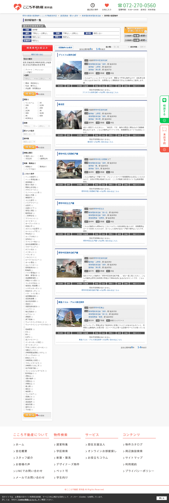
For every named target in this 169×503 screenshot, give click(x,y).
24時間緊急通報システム (36, 353)
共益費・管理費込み (33, 88)
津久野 (98, 70)
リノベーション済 (33, 192)
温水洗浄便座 (31, 301)
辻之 (102, 209)
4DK (41, 116)
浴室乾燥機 (30, 299)
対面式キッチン (32, 291)
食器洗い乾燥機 (32, 286)
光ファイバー (31, 340)
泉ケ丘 (104, 212)
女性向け (30, 239)
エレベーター (31, 265)
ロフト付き (30, 249)
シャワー (30, 309)
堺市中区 (97, 60)
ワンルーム (29, 103)
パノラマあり (30, 169)
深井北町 (104, 60)
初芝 (100, 317)
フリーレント (31, 218)
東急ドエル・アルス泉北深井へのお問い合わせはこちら (100, 340)
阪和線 (91, 67)
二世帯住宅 (30, 216)
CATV (28, 337)
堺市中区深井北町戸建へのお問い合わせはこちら (100, 290)
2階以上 (29, 376)
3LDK (42, 113)
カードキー (30, 221)
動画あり (43, 167)
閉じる (161, 498)
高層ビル (30, 397)
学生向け (30, 234)
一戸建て (28, 72)
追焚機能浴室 (31, 296)
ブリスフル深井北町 (67, 55)
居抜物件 (30, 402)
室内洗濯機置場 (32, 244)
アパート (28, 70)
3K (41, 111)
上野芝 (98, 67)
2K (26, 108)
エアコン (30, 314)
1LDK (42, 105)
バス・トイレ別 (32, 293)
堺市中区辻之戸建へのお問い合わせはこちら (100, 241)
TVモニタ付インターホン (36, 347)
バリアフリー (31, 203)
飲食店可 (30, 399)
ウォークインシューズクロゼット (37, 326)
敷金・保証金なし (32, 83)
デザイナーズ (31, 190)
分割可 (29, 205)
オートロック (31, 345)
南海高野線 (93, 218)
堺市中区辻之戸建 (66, 203)
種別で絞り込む (37, 54)
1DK (27, 105)
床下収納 (30, 319)
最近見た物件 (92, 9)
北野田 (101, 218)
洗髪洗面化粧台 (32, 306)
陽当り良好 (30, 185)
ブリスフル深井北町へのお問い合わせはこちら (100, 92)
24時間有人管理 (32, 360)
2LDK (27, 111)
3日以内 (29, 159)
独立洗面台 (30, 312)
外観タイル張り (32, 281)
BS (27, 334)
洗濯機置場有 (31, 278)
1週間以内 (44, 159)
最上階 (29, 386)
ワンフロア (30, 394)
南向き (29, 389)
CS (27, 332)
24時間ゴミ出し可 (33, 366)
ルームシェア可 (32, 231)
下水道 (29, 410)
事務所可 (30, 198)
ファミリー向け (32, 242)
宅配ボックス (31, 350)
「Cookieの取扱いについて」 (27, 500)
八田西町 (104, 159)
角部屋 (29, 391)
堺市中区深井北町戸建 (68, 253)
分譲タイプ (30, 208)
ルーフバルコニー (33, 260)
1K (41, 103)
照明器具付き (31, 268)
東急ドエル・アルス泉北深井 (71, 302)
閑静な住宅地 (31, 187)
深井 (104, 64)
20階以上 (30, 384)
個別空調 (30, 404)
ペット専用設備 (32, 179)
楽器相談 (30, 182)
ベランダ (30, 255)
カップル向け (31, 236)
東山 (102, 308)
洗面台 (29, 304)
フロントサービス (33, 363)
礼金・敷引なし (31, 86)
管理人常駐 (30, 211)
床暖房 (29, 317)
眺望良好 (30, 213)
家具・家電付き (32, 275)
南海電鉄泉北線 (95, 64)
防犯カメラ (30, 358)
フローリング (31, 247)
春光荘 (61, 104)
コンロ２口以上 (32, 283)
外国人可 (30, 226)
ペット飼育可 (31, 177)
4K (26, 116)
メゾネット (30, 252)
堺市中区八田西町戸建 (68, 154)
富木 (97, 169)
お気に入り (106, 9)
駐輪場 (29, 270)
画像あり (28, 167)
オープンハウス (32, 224)
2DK (41, 108)
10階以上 (30, 381)
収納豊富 (30, 329)
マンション (39, 70)
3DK (27, 113)
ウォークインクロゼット (36, 322)
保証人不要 (30, 195)
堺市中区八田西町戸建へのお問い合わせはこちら (100, 191)
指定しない (30, 156)
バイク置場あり (32, 273)
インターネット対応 (34, 342)
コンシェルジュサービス (36, 371)
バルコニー (30, 257)
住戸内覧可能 (31, 368)
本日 (41, 156)
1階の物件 (30, 378)
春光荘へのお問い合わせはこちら (100, 142)
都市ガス (30, 407)
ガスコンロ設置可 (33, 229)
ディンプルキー (32, 355)
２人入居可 (30, 200)
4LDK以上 (29, 118)
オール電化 (30, 262)
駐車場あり (30, 373)
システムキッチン (33, 288)
